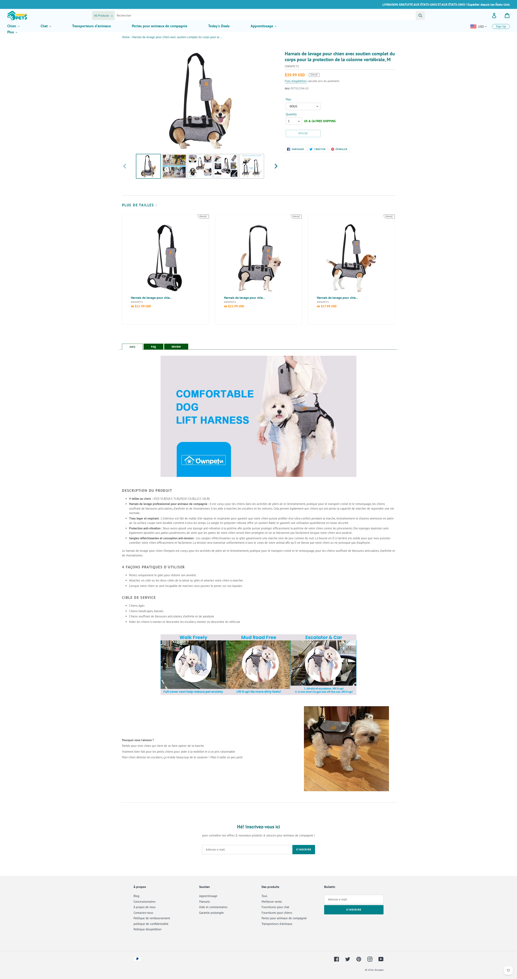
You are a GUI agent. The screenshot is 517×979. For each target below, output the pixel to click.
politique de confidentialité (150, 924)
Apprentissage (208, 896)
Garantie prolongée (211, 913)
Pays (288, 99)
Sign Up (501, 26)
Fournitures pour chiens (277, 913)
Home (126, 37)
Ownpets (379, 969)
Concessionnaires (144, 901)
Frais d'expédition (296, 81)
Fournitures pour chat (275, 907)
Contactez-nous (143, 913)
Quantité (291, 114)
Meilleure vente (272, 901)
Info (132, 347)
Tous (264, 896)
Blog (136, 896)
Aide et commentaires (213, 907)
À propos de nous (144, 907)
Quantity (291, 114)
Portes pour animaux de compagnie (284, 918)
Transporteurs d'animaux (277, 924)
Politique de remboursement (151, 918)
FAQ (153, 346)
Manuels (204, 901)
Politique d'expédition (147, 929)
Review (176, 346)
